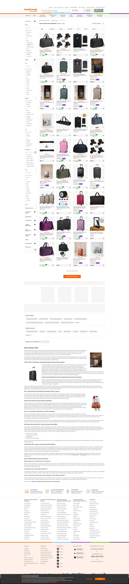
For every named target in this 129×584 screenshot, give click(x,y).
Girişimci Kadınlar (74, 7)
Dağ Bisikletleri (26, 537)
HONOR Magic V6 (93, 537)
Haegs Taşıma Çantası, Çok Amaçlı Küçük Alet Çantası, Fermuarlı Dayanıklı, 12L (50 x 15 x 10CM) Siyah (63, 130)
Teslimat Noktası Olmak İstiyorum (46, 557)
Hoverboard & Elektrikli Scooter (29, 527)
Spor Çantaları (75, 522)
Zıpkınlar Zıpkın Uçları (77, 510)
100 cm (28, 80)
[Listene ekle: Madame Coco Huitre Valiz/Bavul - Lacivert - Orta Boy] (103, 59)
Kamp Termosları (27, 512)
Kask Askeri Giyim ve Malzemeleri (63, 525)
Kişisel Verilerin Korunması (28, 557)
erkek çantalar (83, 454)
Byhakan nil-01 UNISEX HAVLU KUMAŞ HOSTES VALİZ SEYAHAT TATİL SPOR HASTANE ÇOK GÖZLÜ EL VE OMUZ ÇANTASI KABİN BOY (47, 51)
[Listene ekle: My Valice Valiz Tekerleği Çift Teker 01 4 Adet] (70, 34)
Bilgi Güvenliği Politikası (28, 559)
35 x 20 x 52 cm (30, 90)
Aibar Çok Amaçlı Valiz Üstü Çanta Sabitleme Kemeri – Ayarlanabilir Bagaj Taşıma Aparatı (97, 233)
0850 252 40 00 (97, 556)
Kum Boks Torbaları (76, 518)
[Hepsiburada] (30, 9)
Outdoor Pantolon (76, 525)
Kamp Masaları (26, 533)
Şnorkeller (75, 512)
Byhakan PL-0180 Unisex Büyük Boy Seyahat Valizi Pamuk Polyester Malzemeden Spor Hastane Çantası (80, 156)
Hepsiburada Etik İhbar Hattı (97, 561)
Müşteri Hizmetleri (81, 7)
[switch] (35, 21)
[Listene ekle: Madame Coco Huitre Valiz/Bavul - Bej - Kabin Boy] (53, 86)
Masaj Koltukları (76, 514)
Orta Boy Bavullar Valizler (61, 506)
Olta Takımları (26, 518)
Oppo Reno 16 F (92, 528)
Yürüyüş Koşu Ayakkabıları (29, 535)
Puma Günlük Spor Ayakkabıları (46, 506)
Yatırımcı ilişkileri (27, 552)
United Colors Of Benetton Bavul (44, 481)
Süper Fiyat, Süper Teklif (58, 7)
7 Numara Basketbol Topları (62, 535)
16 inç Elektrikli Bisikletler (61, 518)
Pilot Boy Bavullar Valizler (61, 537)
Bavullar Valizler (27, 506)
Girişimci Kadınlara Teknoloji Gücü (47, 555)
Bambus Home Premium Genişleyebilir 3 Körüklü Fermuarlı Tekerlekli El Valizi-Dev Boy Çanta (80, 130)
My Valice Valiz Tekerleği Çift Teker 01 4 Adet (63, 51)
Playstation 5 (92, 520)
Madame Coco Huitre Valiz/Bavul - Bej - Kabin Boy (47, 103)
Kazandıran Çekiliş (93, 518)
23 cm (28, 84)
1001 (28, 48)
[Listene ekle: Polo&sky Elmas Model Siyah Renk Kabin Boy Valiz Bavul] (86, 165)
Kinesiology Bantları (76, 531)
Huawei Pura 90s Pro (93, 515)
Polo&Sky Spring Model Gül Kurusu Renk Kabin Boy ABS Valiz (79, 233)
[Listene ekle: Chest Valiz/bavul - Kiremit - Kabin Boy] (86, 243)
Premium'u (31, 11)
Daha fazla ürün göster (72, 276)
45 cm (28, 92)
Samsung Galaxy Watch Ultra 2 (95, 535)
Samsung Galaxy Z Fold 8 (94, 530)
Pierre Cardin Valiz (56, 481)
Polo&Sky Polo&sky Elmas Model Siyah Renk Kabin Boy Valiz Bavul (79, 181)
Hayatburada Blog (44, 548)
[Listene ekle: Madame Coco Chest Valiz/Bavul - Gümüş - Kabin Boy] (53, 165)
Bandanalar (75, 516)
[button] (35, 152)
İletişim (25, 565)
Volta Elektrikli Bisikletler (45, 512)
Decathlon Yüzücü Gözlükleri (46, 533)
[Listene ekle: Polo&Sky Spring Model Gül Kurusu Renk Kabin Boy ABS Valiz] (86, 217)
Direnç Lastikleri (76, 505)
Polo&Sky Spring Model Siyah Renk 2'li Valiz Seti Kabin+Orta (64, 233)
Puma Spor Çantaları (44, 527)
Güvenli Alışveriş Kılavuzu (28, 561)
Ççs (27, 40)
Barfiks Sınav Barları (27, 520)
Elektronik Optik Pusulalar (77, 506)
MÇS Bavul (34, 481)
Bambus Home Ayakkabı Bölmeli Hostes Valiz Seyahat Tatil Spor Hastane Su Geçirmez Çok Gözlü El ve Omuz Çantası (63, 258)
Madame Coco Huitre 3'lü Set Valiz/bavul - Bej (95, 260)
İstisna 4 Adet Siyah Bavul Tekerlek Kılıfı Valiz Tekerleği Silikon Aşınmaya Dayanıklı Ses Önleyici (63, 207)
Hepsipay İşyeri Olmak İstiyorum (46, 552)
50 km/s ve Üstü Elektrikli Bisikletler (63, 522)
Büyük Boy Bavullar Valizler (62, 505)
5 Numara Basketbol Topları (62, 531)
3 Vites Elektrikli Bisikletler (61, 512)
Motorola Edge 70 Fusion (94, 522)
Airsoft (74, 533)
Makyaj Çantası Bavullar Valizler (62, 520)
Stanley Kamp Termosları (45, 503)
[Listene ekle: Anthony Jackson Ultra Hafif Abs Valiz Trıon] (70, 59)
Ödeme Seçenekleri (44, 559)
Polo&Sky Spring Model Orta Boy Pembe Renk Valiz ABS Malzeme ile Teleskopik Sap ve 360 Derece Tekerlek (63, 155)
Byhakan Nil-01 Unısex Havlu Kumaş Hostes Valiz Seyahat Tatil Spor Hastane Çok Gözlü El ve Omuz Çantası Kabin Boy (96, 51)
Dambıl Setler (26, 531)
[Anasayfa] (40, 20)
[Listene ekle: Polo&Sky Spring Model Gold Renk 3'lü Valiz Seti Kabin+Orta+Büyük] (53, 192)
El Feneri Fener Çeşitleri (61, 503)
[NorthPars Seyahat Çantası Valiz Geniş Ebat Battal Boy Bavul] (97, 198)
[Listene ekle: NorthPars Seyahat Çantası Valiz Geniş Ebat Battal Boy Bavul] (103, 192)
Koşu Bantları (26, 510)
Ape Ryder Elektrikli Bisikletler (46, 516)
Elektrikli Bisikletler (27, 503)
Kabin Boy (29, 74)
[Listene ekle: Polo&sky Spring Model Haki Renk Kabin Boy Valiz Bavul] (70, 86)
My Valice (29, 50)
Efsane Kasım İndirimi (93, 509)
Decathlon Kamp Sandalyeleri (46, 525)
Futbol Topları (26, 539)
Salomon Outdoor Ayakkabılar (46, 508)
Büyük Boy (29, 70)
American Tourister (30, 46)
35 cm (28, 88)
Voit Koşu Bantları (44, 531)
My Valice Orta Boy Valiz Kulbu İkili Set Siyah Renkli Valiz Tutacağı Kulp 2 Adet (47, 156)
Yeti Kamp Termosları (44, 535)
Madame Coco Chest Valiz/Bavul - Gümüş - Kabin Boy (46, 182)
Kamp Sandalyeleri (27, 525)
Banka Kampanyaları (44, 561)
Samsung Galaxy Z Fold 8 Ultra (95, 532)
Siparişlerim (51, 7)
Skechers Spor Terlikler (45, 537)
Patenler (25, 508)
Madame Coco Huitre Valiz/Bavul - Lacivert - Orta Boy (96, 76)
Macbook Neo (92, 516)
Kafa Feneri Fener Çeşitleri (61, 508)
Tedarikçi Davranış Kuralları (45, 553)
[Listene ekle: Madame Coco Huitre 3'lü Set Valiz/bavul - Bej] (103, 243)
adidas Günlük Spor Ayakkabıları (46, 505)
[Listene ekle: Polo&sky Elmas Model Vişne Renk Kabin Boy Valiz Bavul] (86, 192)
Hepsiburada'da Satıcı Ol (100, 7)
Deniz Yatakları (76, 537)
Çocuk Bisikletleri (27, 505)
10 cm (28, 78)
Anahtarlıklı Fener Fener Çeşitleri (62, 539)
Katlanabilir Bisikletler (77, 520)
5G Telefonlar (92, 526)
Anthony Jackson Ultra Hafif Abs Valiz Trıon (63, 76)
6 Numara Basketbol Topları (62, 533)
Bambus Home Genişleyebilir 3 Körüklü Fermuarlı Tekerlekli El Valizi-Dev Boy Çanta (80, 50)
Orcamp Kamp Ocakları (45, 523)
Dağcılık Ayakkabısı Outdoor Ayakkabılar (64, 527)
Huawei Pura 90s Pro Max (94, 513)
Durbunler (75, 527)
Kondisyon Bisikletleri (28, 523)
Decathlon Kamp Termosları (45, 539)
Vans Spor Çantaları (44, 520)
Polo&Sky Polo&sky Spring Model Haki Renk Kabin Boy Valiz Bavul (64, 101)
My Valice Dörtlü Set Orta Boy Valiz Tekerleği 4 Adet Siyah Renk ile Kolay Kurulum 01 (97, 156)
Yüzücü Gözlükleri (76, 503)
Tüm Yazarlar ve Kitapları (94, 503)
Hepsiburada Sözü (93, 501)
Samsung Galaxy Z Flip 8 (94, 533)
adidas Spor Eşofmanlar (45, 529)
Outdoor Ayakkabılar (76, 539)
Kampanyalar (67, 7)
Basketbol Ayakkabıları (77, 523)
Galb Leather (29, 56)
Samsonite (29, 32)
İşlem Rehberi (43, 563)
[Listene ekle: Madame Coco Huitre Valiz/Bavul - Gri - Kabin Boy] (86, 86)
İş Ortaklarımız (26, 550)
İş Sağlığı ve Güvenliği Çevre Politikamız (31, 563)
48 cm (28, 94)
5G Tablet (91, 524)
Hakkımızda (26, 548)
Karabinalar (75, 529)
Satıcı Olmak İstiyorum (44, 550)
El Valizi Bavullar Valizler (61, 516)
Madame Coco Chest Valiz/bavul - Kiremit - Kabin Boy (79, 260)
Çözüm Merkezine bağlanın (97, 549)
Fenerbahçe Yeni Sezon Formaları (30, 522)
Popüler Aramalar (93, 505)
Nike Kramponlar (43, 514)
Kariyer (25, 555)
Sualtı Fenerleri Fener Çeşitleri (62, 523)
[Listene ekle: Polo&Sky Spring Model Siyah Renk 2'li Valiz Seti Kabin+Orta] (70, 217)
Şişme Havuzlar (27, 516)
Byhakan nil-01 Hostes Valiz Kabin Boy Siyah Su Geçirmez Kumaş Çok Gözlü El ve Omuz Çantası (47, 76)
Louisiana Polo (29, 52)
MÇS (28, 34)
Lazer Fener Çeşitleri (60, 510)
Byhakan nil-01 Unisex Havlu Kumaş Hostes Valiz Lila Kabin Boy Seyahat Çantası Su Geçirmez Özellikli (46, 234)
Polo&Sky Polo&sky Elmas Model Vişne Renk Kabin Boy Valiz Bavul (79, 207)
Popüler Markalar (93, 507)
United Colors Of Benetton (30, 44)
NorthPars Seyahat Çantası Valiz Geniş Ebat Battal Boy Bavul (97, 207)
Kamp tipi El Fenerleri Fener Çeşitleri (63, 514)
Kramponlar (26, 514)
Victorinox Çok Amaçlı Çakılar (46, 518)
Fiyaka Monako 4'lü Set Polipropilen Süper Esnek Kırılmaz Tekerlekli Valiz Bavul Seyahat (46, 131)
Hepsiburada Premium (91, 7)
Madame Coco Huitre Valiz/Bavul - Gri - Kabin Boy (80, 103)
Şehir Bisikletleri (76, 535)
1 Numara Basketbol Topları (62, 529)
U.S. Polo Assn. (29, 42)
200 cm (28, 82)
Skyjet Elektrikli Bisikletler (45, 522)
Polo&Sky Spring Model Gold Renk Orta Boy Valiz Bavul (96, 101)
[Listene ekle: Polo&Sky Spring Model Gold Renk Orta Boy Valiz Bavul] (103, 86)
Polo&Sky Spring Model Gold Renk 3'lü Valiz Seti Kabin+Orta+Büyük (47, 207)
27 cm (28, 86)
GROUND (29, 54)
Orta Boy (28, 72)
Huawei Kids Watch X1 (94, 511)
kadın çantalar (75, 454)
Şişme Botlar (75, 508)
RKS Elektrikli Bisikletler (45, 510)
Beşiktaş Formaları (27, 529)
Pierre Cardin (29, 35)
